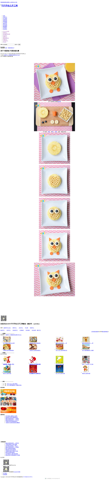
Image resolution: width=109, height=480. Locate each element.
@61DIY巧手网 (16, 471)
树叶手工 (39, 330)
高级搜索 (3, 2)
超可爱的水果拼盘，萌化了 (12, 445)
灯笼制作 (22, 330)
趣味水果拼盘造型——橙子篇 (12, 420)
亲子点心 (18, 55)
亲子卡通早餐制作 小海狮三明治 (14, 385)
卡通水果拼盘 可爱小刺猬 (11, 444)
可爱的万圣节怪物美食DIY (11, 421)
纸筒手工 (32, 327)
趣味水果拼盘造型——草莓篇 (12, 418)
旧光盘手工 (15, 330)
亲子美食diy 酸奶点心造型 (11, 416)
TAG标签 (11, 2)
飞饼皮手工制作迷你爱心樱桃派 (13, 422)
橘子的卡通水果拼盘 (10, 452)
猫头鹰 (14, 55)
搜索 (19, 44)
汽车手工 (9, 330)
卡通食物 (10, 55)
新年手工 (15, 327)
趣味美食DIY (11, 47)
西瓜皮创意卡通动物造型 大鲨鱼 (13, 455)
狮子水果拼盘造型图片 (11, 448)
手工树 (26, 327)
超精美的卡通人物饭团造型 (12, 417)
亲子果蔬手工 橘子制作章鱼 (12, 453)
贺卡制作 (28, 330)
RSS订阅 (15, 2)
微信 (107, 331)
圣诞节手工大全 (7, 327)
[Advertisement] (23, 11)
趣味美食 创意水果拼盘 (11, 449)
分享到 (92, 331)
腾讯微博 (104, 331)
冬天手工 (21, 327)
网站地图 (7, 2)
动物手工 (6, 55)
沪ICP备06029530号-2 (27, 476)
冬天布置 (34, 330)
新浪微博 (96, 331)
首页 (6, 47)
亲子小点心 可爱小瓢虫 (12, 383)
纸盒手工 (3, 330)
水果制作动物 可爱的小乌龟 (12, 451)
